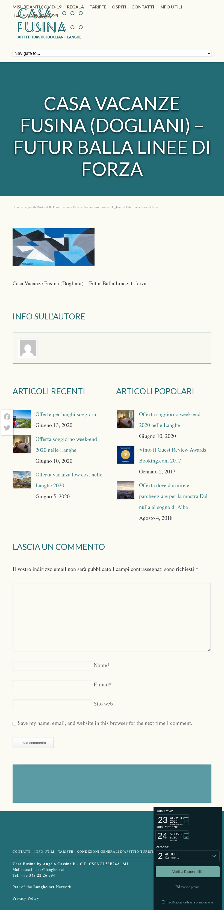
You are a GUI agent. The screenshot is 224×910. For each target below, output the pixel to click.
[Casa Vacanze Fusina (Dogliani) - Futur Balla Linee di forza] (54, 249)
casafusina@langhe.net (43, 869)
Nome (102, 665)
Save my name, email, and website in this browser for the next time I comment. (105, 723)
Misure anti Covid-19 (37, 6)
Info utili (171, 6)
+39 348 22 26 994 (38, 875)
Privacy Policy (26, 898)
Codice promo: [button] (190, 887)
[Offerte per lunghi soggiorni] (22, 419)
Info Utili (44, 851)
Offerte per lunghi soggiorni (67, 414)
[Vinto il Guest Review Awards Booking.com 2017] (125, 454)
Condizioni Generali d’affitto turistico (118, 851)
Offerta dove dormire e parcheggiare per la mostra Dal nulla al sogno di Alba (173, 496)
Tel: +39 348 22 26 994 (35, 14)
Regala (75, 6)
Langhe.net (44, 887)
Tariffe (97, 6)
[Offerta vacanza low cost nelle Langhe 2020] (22, 479)
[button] (172, 819)
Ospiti (119, 6)
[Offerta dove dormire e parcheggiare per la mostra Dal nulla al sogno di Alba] (125, 490)
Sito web (103, 703)
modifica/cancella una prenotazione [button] (190, 902)
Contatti (142, 6)
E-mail (103, 684)
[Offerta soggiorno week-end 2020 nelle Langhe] (22, 444)
